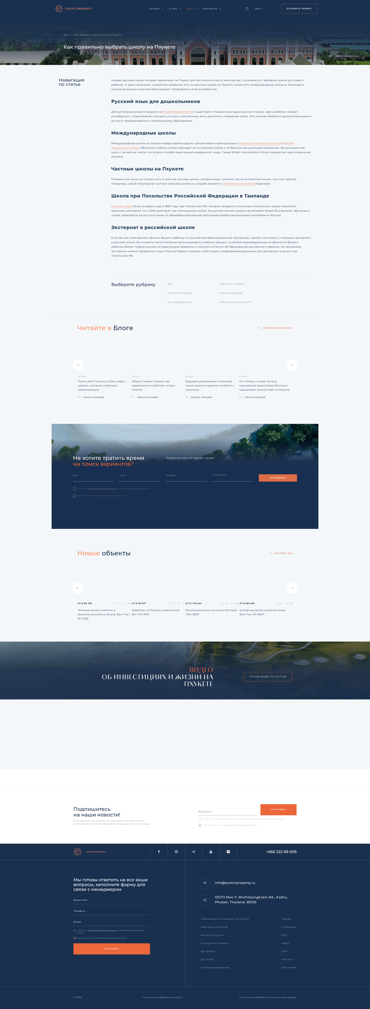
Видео (285, 943)
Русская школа (122, 206)
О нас (173, 8)
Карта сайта (289, 967)
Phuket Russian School (178, 111)
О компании (289, 927)
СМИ (284, 951)
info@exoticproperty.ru (235, 883)
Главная (286, 919)
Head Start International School (259, 143)
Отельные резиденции (215, 967)
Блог (190, 8)
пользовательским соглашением (102, 489)
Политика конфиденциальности (163, 997)
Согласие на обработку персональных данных (268, 997)
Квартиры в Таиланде (214, 927)
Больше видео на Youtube (268, 676)
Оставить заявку (299, 8)
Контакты (210, 8)
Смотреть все (283, 553)
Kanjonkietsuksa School (238, 183)
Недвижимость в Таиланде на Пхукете (225, 919)
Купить (154, 8)
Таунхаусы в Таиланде (214, 943)
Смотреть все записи (278, 328)
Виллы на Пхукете (212, 935)
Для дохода (208, 951)
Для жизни (207, 959)
